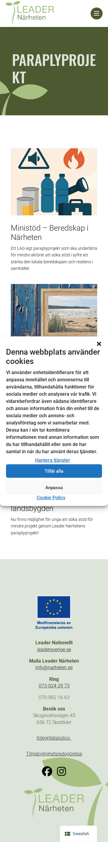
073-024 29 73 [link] (54, 686)
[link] (48, 13)
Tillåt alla (54, 471)
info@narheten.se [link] (54, 667)
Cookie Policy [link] (51, 498)
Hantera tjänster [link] (52, 460)
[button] (99, 344)
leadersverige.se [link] (54, 649)
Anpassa (54, 487)
